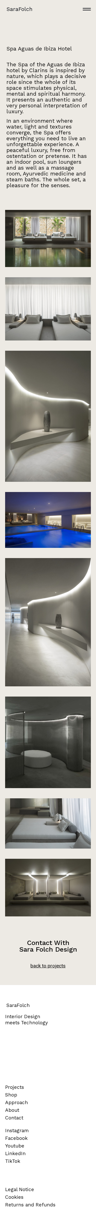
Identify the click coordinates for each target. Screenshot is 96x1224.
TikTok (12, 1161)
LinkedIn (15, 1153)
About (12, 1110)
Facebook (16, 1138)
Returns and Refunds (30, 1205)
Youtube (14, 1146)
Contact (14, 1118)
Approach (16, 1102)
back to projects (48, 966)
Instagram (17, 1130)
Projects (14, 1087)
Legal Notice (19, 1189)
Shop (11, 1095)
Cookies (14, 1197)
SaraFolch (19, 9)
